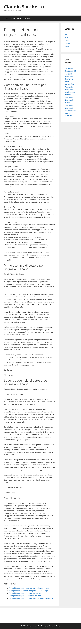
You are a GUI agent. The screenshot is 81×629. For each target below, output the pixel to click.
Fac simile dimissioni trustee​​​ (69, 100)
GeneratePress (54, 626)
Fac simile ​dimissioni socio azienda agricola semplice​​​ (70, 111)
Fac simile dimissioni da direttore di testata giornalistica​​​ (70, 79)
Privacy (27, 18)
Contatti (5, 18)
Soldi (67, 47)
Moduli (67, 44)
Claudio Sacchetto (24, 7)
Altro (66, 35)
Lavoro (67, 41)
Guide (67, 37)
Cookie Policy (16, 18)
